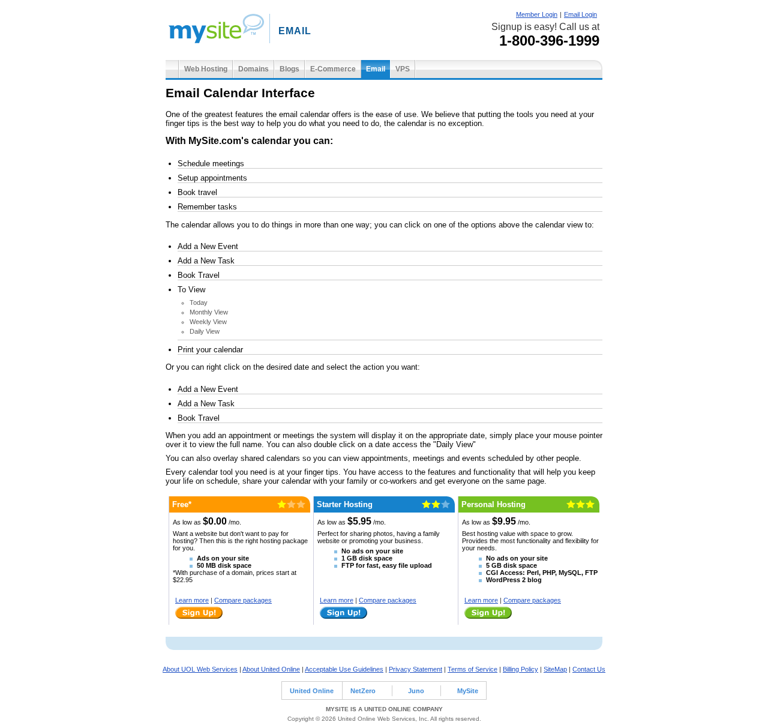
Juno (416, 690)
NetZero (363, 690)
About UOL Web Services (200, 669)
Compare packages (243, 600)
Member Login (536, 14)
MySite (467, 690)
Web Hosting (205, 69)
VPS (402, 69)
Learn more (192, 600)
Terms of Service (472, 669)
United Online (312, 690)
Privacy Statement (415, 669)
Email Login (580, 14)
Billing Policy (520, 669)
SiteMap (555, 669)
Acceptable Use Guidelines (344, 669)
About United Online (271, 669)
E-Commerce (333, 69)
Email (375, 69)
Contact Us (588, 669)
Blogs (289, 69)
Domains (253, 69)
